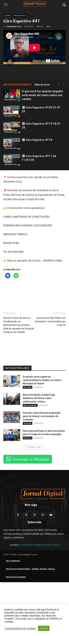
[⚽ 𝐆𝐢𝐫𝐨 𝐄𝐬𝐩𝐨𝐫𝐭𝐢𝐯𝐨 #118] (11, 144)
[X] (34, 72)
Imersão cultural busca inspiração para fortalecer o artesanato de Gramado (41, 416)
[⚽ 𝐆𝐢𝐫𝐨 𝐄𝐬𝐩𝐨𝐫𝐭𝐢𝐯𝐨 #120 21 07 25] (11, 111)
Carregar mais (33, 446)
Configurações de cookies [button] (20, 628)
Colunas (7, 15)
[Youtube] (51, 515)
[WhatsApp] (42, 72)
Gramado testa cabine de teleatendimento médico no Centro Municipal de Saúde (42, 380)
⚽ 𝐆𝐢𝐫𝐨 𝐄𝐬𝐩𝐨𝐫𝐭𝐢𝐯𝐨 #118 (37, 139)
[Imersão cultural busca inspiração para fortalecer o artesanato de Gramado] (11, 417)
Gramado (27, 387)
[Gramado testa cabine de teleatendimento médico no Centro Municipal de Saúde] (11, 381)
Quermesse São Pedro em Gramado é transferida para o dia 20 (50, 321)
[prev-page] (59, 84)
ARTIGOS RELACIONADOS (17, 84)
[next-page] (64, 84)
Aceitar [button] (43, 628)
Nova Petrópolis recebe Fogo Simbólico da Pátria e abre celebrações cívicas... (39, 398)
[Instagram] (26, 515)
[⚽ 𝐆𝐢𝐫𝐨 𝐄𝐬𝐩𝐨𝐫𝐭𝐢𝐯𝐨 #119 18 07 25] (11, 127)
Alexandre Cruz (20, 15)
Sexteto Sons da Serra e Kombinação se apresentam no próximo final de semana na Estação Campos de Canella (18, 325)
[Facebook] (26, 72)
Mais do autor (42, 84)
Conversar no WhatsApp (31, 459)
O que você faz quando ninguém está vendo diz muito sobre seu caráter (42, 95)
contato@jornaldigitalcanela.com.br (40, 544)
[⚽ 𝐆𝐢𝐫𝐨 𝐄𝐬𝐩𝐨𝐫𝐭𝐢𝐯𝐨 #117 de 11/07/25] (11, 160)
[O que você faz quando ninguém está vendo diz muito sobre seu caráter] (11, 95)
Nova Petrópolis (30, 405)
